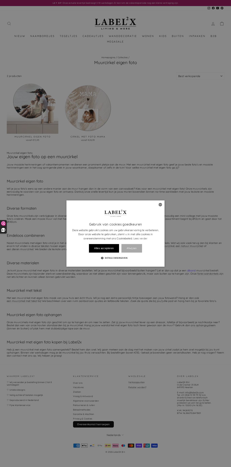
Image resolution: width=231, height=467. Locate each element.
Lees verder (140, 238)
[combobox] (160, 204)
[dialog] (115, 233)
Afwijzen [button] (132, 248)
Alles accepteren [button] (104, 248)
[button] (115, 258)
